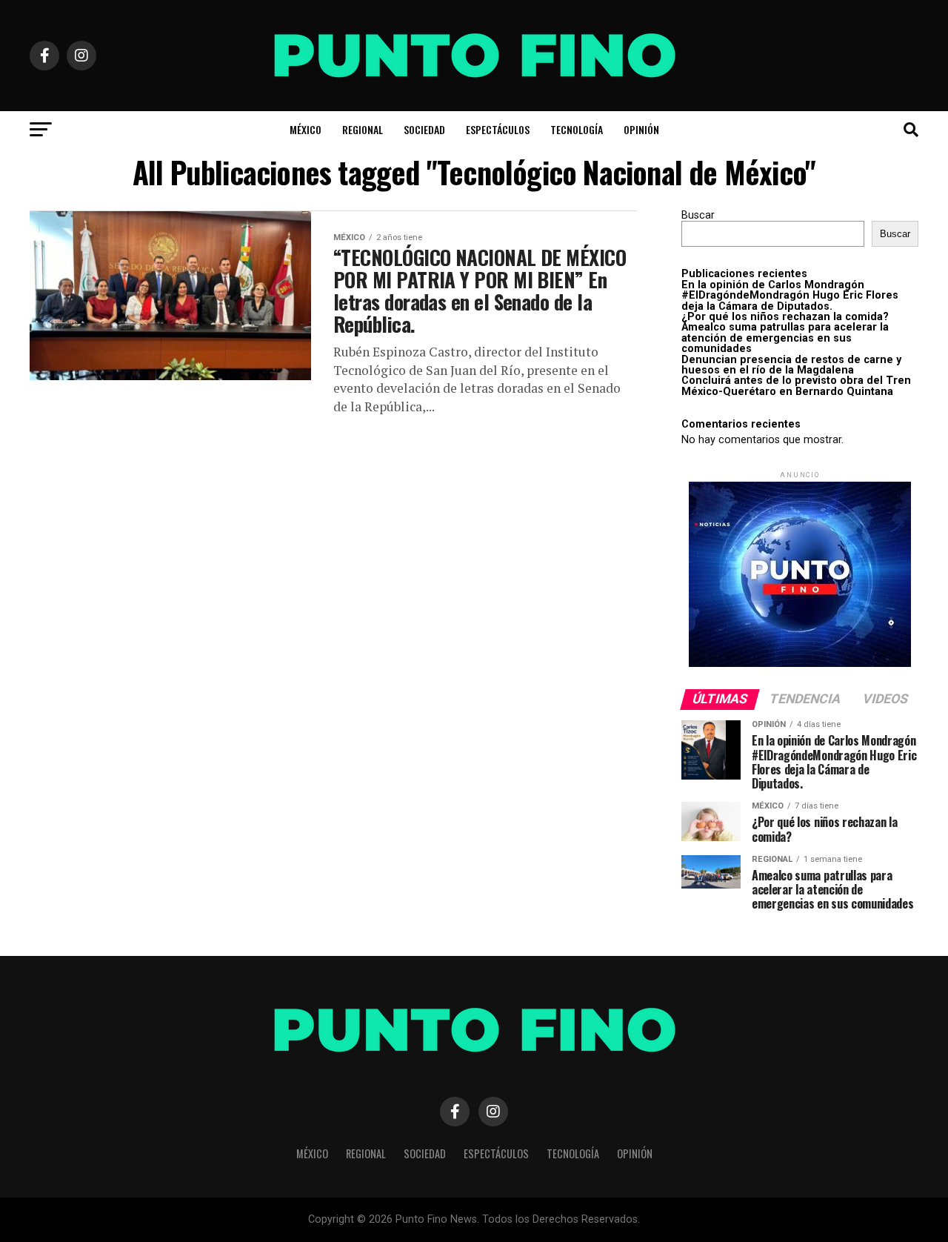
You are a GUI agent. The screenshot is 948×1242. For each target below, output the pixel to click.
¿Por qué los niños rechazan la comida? (785, 316)
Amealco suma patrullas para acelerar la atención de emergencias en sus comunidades (785, 338)
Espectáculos (498, 129)
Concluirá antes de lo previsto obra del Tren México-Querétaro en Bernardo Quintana (796, 385)
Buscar (698, 215)
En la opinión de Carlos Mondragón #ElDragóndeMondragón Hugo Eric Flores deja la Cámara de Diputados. (789, 296)
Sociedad (424, 129)
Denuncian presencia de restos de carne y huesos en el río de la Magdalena (791, 364)
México (305, 129)
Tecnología (576, 129)
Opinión (641, 129)
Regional (362, 129)
